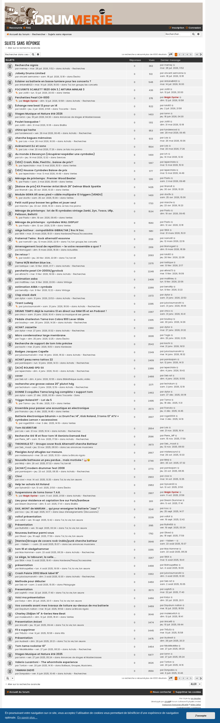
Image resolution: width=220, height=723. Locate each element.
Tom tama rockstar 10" (30, 646)
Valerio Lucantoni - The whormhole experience (46, 662)
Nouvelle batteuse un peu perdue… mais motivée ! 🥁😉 (52, 460)
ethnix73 (23, 274)
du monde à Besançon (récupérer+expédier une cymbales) (55, 154)
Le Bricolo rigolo (76, 455)
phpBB (167, 701)
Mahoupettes (26, 568)
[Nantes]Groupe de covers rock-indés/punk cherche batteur (56, 541)
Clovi (18, 476)
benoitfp (23, 290)
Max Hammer (26, 552)
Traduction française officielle (175, 704)
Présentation (24, 524)
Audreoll (23, 641)
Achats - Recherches (73, 68)
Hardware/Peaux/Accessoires (77, 233)
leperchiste (29, 165)
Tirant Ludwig (24, 303)
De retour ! (22, 254)
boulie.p (23, 322)
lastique (23, 266)
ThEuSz (23, 633)
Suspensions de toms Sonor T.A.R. (37, 492)
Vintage (68, 282)
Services (61, 157)
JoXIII (26, 92)
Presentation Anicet (28, 621)
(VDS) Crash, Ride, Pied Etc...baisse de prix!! (44, 162)
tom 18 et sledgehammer (32, 549)
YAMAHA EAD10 (24, 670)
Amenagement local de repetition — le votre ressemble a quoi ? (58, 246)
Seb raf (23, 379)
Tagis (22, 338)
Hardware (66, 346)
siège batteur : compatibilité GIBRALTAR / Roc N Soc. (49, 230)
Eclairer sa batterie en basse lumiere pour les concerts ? (53, 81)
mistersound (26, 455)
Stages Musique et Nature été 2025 (39, 654)
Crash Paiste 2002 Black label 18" (37, 573)
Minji (21, 463)
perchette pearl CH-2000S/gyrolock (39, 270)
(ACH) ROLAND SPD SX (29, 367)
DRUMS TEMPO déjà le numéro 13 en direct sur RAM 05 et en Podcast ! (61, 311)
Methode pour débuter (30, 581)
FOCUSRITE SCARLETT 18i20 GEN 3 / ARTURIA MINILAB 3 (49, 89)
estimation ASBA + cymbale (33, 287)
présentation (24, 565)
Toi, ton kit (70, 257)
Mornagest (25, 249)
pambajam (25, 363)
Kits (63, 633)
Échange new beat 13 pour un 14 (36, 105)
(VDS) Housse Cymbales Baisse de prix (41, 170)
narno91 (27, 241)
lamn (22, 117)
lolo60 (22, 108)
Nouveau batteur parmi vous (34, 533)
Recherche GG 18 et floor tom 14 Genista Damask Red (50, 436)
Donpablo (24, 673)
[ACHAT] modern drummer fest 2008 (40, 468)
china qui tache (25, 130)
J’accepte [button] (200, 715)
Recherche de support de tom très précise (43, 343)
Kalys (22, 600)
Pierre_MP (24, 439)
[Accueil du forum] (99, 14)
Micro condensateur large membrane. (40, 335)
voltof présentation (28, 516)
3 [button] (183, 54)
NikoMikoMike (26, 649)
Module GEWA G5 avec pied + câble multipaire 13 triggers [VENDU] (58, 194)
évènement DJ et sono (30, 146)
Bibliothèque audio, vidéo (76, 379)
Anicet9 (23, 625)
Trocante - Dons (67, 108)
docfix (26, 197)
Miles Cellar (196, 704)
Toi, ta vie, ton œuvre (71, 479)
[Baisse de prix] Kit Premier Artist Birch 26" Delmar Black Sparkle (58, 186)
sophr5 (23, 592)
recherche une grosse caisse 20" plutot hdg (44, 384)
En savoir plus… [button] (27, 717)
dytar (22, 298)
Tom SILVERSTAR (26, 427)
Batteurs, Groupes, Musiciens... (77, 665)
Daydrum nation (28, 608)
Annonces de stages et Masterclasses (80, 117)
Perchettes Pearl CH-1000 (32, 97)
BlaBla (63, 125)
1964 (21, 233)
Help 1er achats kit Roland (32, 484)
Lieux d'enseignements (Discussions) (79, 511)
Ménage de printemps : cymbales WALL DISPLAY (47, 222)
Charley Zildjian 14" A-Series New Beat (40, 613)
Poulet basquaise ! (27, 121)
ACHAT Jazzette (26, 327)
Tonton (23, 665)
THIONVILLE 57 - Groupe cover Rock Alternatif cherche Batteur (56, 444)
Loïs (25, 141)
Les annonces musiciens (80, 447)
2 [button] (179, 54)
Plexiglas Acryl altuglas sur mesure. (39, 452)
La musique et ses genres (75, 314)
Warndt (23, 189)
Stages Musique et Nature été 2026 (39, 113)
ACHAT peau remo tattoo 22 (34, 359)
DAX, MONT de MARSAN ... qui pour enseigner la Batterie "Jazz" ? (57, 508)
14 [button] (197, 54)
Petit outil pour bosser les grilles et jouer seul (45, 202)
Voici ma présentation (30, 597)
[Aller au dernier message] (174, 65)
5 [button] (190, 54)
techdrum (24, 387)
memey (23, 68)
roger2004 (28, 423)
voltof (22, 520)
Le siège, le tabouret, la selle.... (35, 557)
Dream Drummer (28, 503)
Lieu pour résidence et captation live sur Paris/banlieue (52, 500)
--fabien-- (25, 544)
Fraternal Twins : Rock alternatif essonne (42, 238)
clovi (21, 479)
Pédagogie (69, 584)
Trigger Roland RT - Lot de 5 (33, 400)
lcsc (21, 511)
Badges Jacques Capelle (31, 351)
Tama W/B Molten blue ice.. (33, 262)
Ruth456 (23, 528)
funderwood (25, 133)
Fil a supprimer (25, 630)
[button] (170, 54)
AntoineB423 (25, 84)
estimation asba (26, 278)
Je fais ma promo (72, 149)
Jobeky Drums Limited (30, 73)
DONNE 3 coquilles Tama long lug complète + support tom (54, 392)
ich (21, 157)
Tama (26, 403)
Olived (22, 536)
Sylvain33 (24, 487)
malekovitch (25, 617)
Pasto (26, 181)
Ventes (66, 92)
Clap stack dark (25, 295)
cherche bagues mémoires (33, 138)
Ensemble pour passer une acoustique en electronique (52, 408)
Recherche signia (26, 65)
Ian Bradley (196, 698)
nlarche (23, 205)
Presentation (24, 589)
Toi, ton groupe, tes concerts (83, 84)
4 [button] (187, 54)
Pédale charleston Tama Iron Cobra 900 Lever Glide (49, 319)
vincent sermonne (28, 76)
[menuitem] (27, 28)
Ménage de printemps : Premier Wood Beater (45, 178)
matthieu (24, 282)
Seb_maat (25, 447)
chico (22, 314)
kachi (22, 346)
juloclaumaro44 (31, 306)
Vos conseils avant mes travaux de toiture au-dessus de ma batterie (62, 605)
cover (19, 375)
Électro (76, 76)
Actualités (72, 249)
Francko (23, 411)
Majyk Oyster (30, 100)
